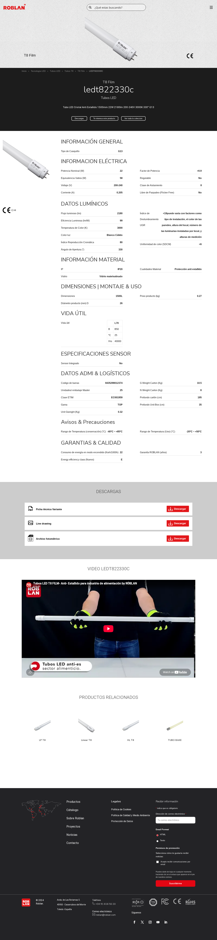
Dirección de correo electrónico (171, 814)
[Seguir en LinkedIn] (166, 922)
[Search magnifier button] (90, 7)
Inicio (24, 71)
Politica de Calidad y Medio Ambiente (130, 815)
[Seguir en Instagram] (150, 922)
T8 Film (81, 71)
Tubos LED (55, 71)
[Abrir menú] (210, 7)
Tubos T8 (69, 71)
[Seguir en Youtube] (158, 922)
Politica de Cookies (121, 809)
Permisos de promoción (168, 848)
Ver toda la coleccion (133, 118)
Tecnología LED (38, 71)
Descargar (180, 508)
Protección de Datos (122, 821)
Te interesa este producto (104, 118)
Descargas (79, 118)
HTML (163, 834)
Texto (162, 840)
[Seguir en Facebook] (134, 922)
